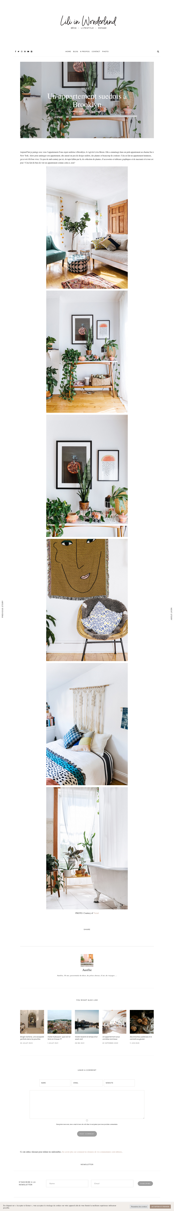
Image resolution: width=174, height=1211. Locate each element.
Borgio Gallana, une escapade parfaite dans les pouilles (32, 1038)
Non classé (87, 88)
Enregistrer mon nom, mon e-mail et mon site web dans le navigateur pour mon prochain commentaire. (87, 1124)
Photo (105, 51)
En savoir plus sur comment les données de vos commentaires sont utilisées (92, 1151)
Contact (96, 51)
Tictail (96, 913)
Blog (75, 51)
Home (68, 51)
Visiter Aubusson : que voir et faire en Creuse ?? (59, 1038)
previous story (2, 609)
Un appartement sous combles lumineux (111, 1038)
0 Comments (97, 112)
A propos (85, 51)
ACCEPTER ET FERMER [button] (160, 1206)
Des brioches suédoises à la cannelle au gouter (141, 1038)
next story (171, 614)
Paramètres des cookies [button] (139, 1206)
